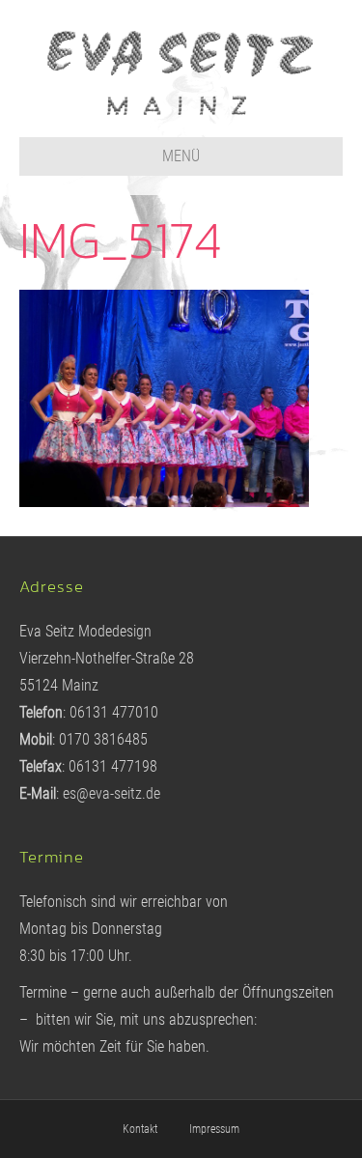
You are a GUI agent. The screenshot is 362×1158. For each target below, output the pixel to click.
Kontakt (140, 1129)
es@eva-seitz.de (111, 793)
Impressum (214, 1129)
